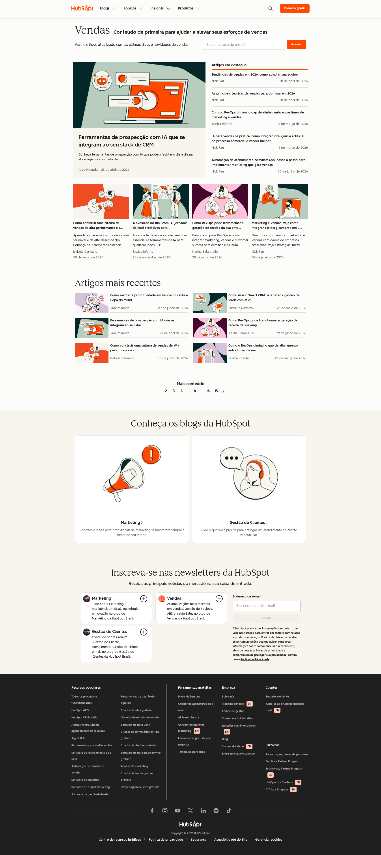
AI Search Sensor (188, 717)
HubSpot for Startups (283, 782)
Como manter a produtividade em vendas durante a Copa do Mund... (149, 297)
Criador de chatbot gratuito (138, 745)
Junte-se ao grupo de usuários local (285, 707)
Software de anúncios (85, 779)
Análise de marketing (134, 766)
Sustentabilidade (236, 746)
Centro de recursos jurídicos (120, 840)
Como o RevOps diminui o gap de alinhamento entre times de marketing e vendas (258, 115)
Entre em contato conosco (238, 753)
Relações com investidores (239, 729)
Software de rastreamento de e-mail (91, 756)
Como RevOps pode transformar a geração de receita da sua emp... (218, 225)
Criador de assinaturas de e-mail (196, 707)
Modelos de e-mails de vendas (140, 717)
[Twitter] (190, 811)
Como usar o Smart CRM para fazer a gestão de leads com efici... (263, 297)
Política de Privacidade (255, 659)
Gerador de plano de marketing (191, 728)
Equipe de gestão (233, 711)
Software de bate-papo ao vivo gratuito (141, 756)
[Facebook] (152, 811)
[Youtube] (178, 811)
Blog (225, 739)
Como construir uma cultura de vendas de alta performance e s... (98, 225)
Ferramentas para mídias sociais (91, 745)
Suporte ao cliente (277, 696)
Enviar (266, 618)
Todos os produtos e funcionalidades (84, 700)
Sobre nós (228, 696)
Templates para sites (191, 751)
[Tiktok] (229, 811)
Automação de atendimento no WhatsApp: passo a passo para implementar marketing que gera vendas (258, 162)
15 (216, 391)
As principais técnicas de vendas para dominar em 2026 (253, 93)
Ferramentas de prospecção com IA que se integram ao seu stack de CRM (131, 141)
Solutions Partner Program (282, 761)
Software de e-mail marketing (90, 787)
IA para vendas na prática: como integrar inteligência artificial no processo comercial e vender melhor (258, 138)
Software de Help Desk (135, 724)
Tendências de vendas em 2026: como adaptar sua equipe (255, 74)
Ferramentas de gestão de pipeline (138, 700)
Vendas (174, 598)
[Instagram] (165, 811)
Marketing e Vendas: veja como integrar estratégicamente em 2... (277, 225)
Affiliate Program (280, 789)
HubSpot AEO (80, 710)
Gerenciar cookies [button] (268, 840)
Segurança (198, 840)
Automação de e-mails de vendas (87, 769)
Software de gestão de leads (89, 794)
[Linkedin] (203, 811)
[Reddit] (216, 811)
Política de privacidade (166, 840)
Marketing (101, 598)
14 (208, 391)
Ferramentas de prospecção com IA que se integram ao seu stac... (142, 323)
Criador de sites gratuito (136, 710)
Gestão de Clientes (109, 631)
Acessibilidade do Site (230, 840)
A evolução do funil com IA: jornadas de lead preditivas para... (160, 225)
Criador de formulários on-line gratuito (140, 735)
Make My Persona (189, 696)
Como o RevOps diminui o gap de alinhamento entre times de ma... (263, 348)
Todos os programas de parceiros (287, 754)
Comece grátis (295, 8)
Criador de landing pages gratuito (137, 776)
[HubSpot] (190, 824)
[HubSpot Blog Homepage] (82, 8)
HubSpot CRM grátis (84, 717)
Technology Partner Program (284, 772)
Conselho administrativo (237, 718)
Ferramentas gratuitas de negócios (194, 741)
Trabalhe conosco (236, 703)
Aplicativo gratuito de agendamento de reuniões (88, 728)
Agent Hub (78, 738)
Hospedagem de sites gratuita (140, 787)
